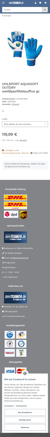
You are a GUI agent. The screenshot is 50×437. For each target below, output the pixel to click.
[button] (35, 2)
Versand (23, 140)
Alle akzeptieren (25, 412)
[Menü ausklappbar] (3, 1)
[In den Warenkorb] (4, 23)
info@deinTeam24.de (19, 258)
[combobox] (25, 124)
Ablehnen (25, 427)
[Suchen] (45, 9)
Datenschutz (21, 406)
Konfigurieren (25, 420)
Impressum (8, 406)
